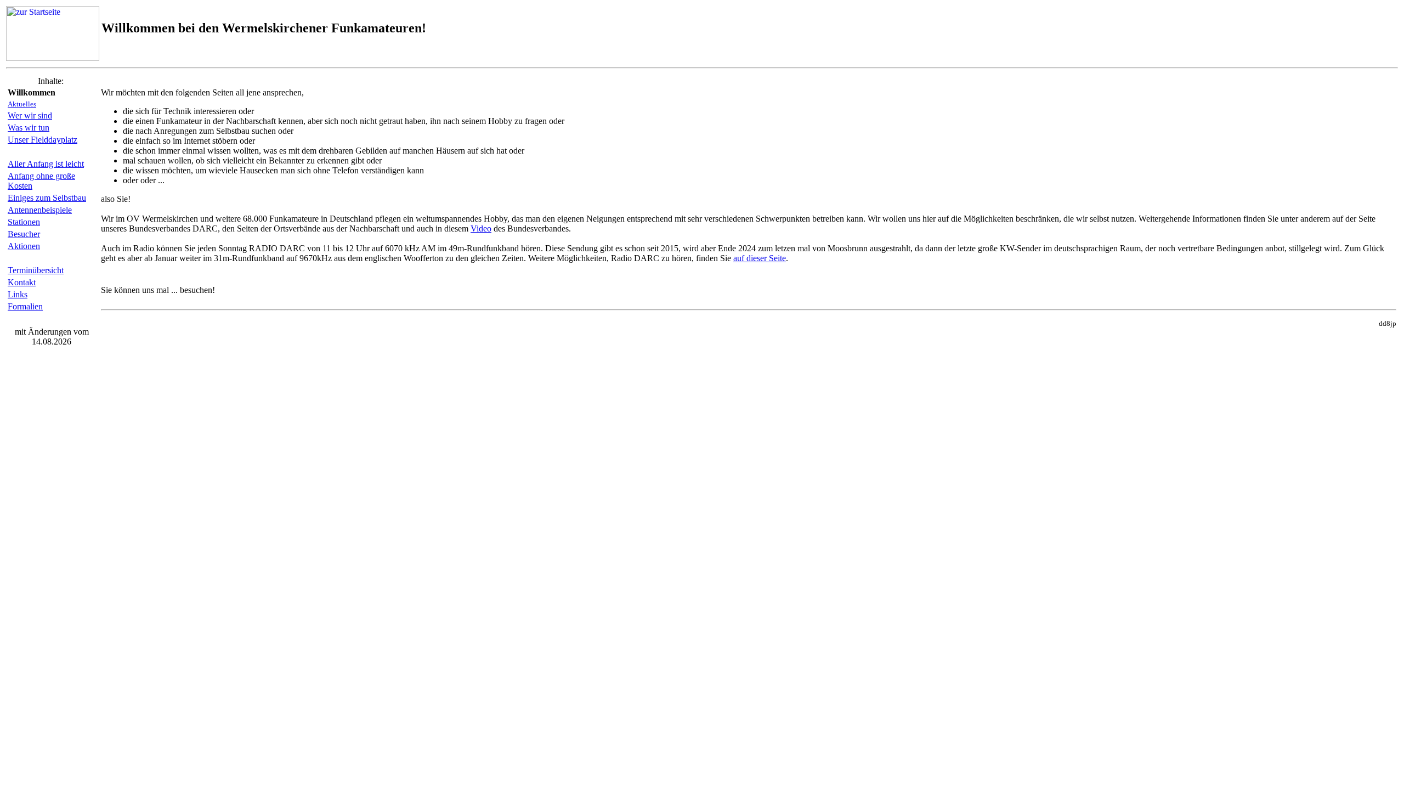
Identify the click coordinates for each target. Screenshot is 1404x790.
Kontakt (22, 282)
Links (17, 294)
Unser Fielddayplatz (42, 139)
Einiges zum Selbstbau (47, 197)
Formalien (25, 306)
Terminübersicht (36, 270)
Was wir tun (28, 127)
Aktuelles (22, 104)
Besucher (24, 234)
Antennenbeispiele (40, 210)
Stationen (24, 222)
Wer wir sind (30, 115)
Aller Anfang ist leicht (46, 163)
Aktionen (24, 246)
